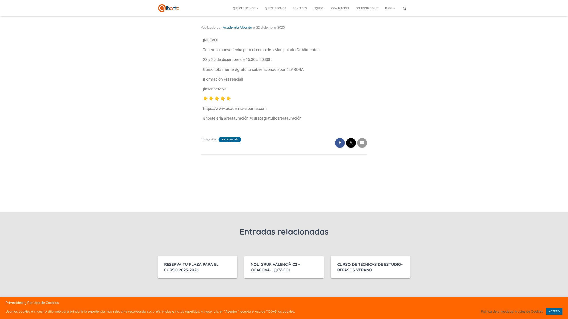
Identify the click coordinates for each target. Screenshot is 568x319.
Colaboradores (367, 8)
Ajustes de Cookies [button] (529, 311)
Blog (389, 8)
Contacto (300, 8)
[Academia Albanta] (168, 8)
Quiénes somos (275, 8)
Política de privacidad (497, 311)
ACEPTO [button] (554, 311)
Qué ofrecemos (244, 8)
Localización (339, 8)
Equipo (318, 8)
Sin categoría (230, 139)
